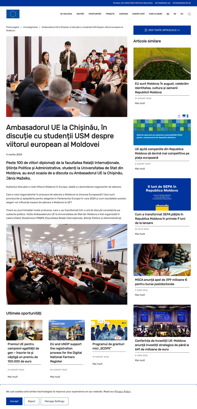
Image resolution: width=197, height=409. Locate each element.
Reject (31, 401)
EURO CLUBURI (155, 14)
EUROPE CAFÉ (138, 14)
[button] (189, 14)
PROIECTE (110, 14)
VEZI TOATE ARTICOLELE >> (164, 30)
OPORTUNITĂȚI (95, 14)
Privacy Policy (123, 391)
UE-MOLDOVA (66, 14)
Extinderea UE (162, 3)
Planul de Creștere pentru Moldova (133, 3)
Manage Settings (54, 401)
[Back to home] (13, 14)
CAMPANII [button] (123, 14)
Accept (14, 401)
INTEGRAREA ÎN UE (182, 3)
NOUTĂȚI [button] (80, 14)
